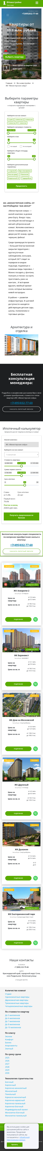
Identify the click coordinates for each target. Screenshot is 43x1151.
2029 (7, 1070)
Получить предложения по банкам (21, 516)
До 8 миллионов (12, 1024)
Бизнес (8, 1042)
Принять (14, 1145)
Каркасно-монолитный (15, 1097)
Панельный (10, 1094)
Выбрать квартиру (14, 57)
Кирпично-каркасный (15, 1100)
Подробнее (18, 619)
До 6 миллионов (12, 1018)
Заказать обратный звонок (21, 409)
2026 (7, 1061)
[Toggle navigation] (37, 3)
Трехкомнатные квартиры (17, 1003)
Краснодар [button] (10, 5)
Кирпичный (10, 1085)
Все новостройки (24, 83)
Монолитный (11, 1091)
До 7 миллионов (12, 1021)
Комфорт (9, 1039)
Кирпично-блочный (14, 1106)
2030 (7, 1073)
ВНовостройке (12, 3)
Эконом (8, 1036)
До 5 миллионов (12, 1015)
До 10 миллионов (13, 1027)
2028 (7, 1067)
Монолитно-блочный (14, 1113)
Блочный (9, 1082)
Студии (8, 994)
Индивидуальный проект (16, 1109)
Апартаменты (11, 1046)
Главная (9, 83)
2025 (7, 1058)
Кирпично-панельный (15, 1103)
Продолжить (21, 186)
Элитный (9, 1049)
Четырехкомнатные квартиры (18, 1006)
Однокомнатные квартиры (17, 997)
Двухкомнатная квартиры (16, 1000)
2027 (7, 1064)
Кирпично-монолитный (16, 1088)
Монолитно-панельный (16, 1116)
